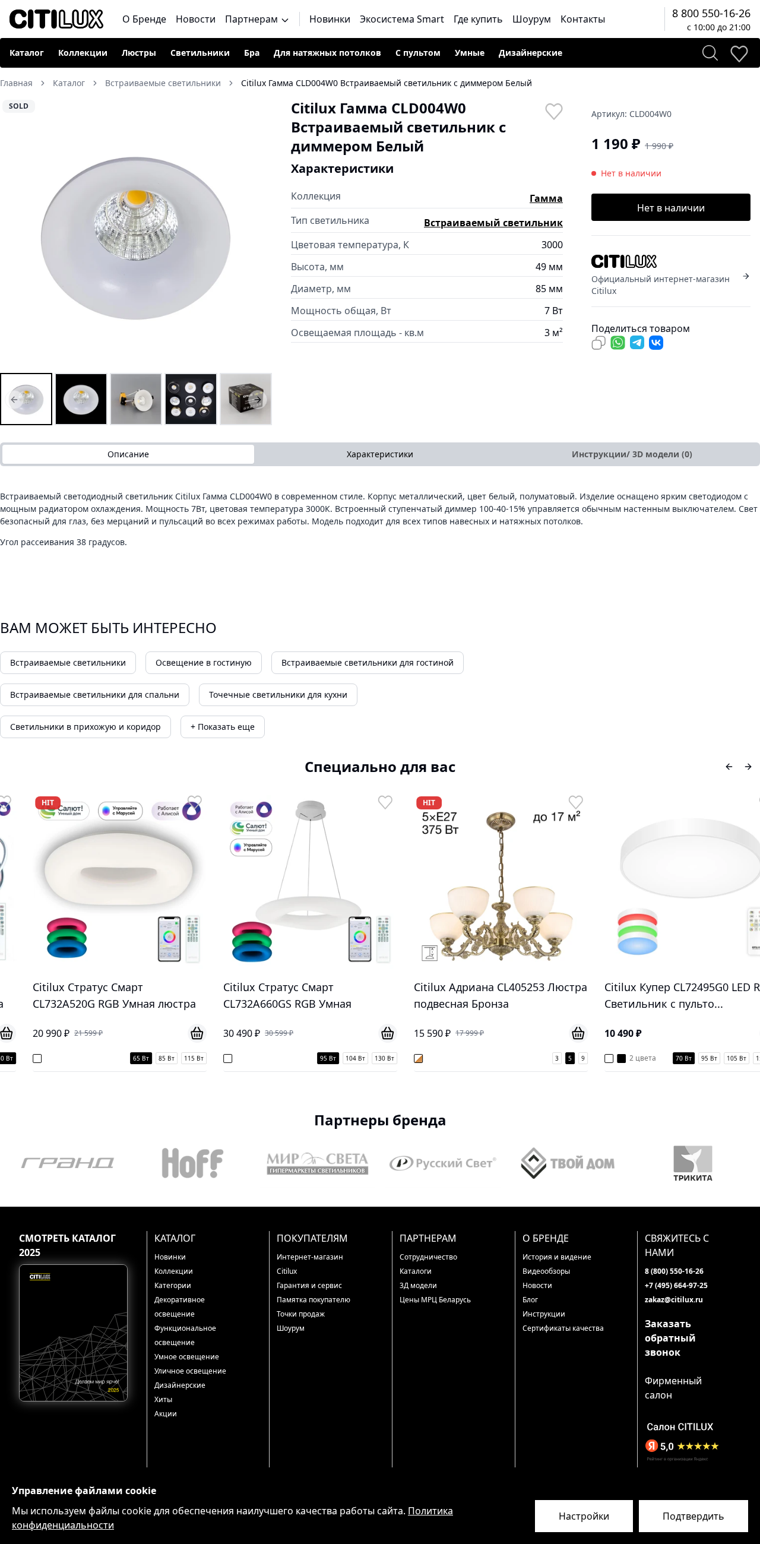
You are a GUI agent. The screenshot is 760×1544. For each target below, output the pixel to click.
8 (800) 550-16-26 (674, 1271)
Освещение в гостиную (204, 662)
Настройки (584, 1516)
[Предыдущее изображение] (16, 234)
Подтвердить (693, 1516)
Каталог (27, 52)
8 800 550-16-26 (711, 13)
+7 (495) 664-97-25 (676, 1285)
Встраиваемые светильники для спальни (94, 694)
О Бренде (144, 19)
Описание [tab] (128, 454)
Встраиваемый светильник (493, 222)
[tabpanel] (380, 523)
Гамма (546, 198)
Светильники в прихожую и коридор (85, 726)
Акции (165, 1414)
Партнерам (252, 19)
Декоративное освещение (179, 1307)
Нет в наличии (671, 207)
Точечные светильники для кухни (278, 694)
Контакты (582, 19)
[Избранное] (738, 53)
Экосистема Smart (402, 19)
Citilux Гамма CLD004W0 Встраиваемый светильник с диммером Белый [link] (386, 82)
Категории (172, 1285)
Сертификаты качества (563, 1328)
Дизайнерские (530, 52)
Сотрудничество (428, 1257)
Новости (196, 19)
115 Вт (175, 1058)
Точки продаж (301, 1314)
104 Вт (337, 1058)
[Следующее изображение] (255, 234)
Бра (251, 52)
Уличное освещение (190, 1371)
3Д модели (418, 1285)
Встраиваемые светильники (68, 662)
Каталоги (416, 1271)
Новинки (329, 19)
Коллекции (82, 52)
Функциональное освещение (185, 1335)
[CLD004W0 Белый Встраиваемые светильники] (81, 399)
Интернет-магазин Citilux (310, 1264)
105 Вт (718, 1058)
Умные (469, 52)
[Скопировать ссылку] (598, 343)
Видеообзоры (546, 1271)
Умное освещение (186, 1357)
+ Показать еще (223, 726)
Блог (530, 1300)
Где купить (478, 19)
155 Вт (747, 1058)
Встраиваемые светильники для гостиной (367, 662)
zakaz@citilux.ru (674, 1300)
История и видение (556, 1257)
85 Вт (148, 1058)
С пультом (418, 52)
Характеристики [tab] (380, 454)
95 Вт (310, 1058)
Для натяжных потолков (327, 52)
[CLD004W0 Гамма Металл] (246, 399)
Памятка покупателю (313, 1300)
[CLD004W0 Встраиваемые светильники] (26, 399)
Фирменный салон (673, 1387)
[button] (136, 235)
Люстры (139, 52)
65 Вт (123, 1058)
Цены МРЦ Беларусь (435, 1300)
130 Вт (366, 1058)
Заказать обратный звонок (670, 1338)
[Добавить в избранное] (553, 110)
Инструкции (543, 1314)
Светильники (200, 52)
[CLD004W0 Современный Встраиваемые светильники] (136, 399)
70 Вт (665, 1058)
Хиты (163, 1399)
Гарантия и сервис (309, 1285)
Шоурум (531, 19)
